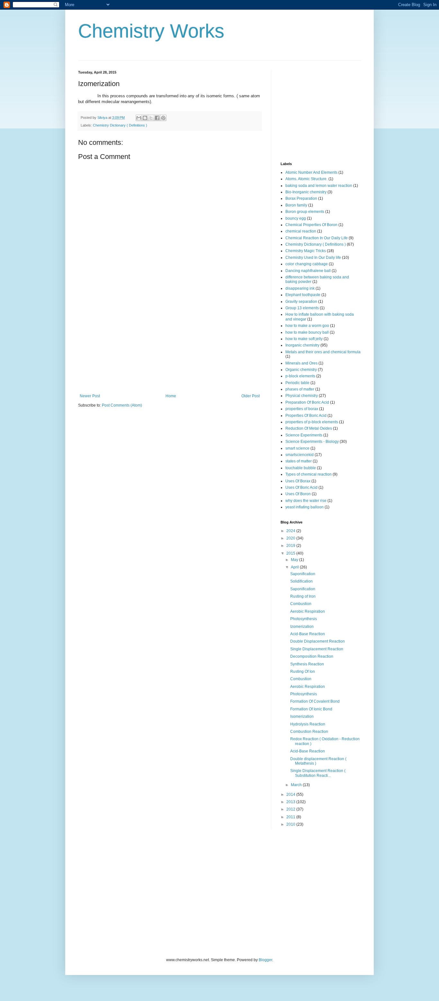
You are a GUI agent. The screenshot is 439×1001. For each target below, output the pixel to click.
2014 (291, 794)
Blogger (265, 960)
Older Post (250, 396)
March (297, 785)
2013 (291, 802)
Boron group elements (304, 211)
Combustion (300, 603)
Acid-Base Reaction (307, 634)
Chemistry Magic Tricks (305, 251)
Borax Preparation (301, 198)
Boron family (296, 205)
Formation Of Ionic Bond (311, 709)
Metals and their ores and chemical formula (323, 352)
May (295, 560)
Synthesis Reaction (307, 664)
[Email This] (139, 118)
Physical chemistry (301, 395)
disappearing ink (300, 288)
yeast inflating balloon (304, 507)
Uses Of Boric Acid (301, 487)
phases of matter (299, 389)
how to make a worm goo (307, 325)
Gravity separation (301, 301)
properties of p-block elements (311, 422)
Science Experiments (303, 435)
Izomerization (302, 626)
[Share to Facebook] (157, 118)
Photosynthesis (303, 619)
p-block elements (300, 376)
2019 (291, 545)
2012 (291, 809)
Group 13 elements (302, 308)
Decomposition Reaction (311, 656)
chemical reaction (300, 231)
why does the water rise (306, 500)
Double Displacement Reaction (317, 641)
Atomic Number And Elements (311, 172)
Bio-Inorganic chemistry (306, 192)
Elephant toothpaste (302, 295)
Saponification (302, 574)
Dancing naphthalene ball (308, 270)
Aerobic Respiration (307, 611)
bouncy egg (295, 218)
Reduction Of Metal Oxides (308, 428)
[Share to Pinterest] (163, 118)
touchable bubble (300, 468)
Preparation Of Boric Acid (307, 402)
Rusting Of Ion (302, 671)
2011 (291, 817)
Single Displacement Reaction (316, 649)
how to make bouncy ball (307, 332)
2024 (291, 531)
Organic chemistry (301, 369)
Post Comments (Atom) (122, 405)
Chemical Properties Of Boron (311, 225)
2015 (291, 553)
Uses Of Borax (297, 481)
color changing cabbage (306, 264)
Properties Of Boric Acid (306, 415)
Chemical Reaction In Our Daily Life (316, 238)
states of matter (298, 461)
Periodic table (297, 383)
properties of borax (301, 409)
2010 (291, 824)
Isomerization (302, 716)
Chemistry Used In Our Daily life (313, 257)
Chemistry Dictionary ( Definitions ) (120, 125)
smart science (297, 448)
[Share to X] (151, 118)
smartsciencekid (299, 454)
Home (171, 396)
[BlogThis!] (145, 118)
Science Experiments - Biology (312, 441)
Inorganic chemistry (302, 345)
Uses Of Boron (298, 494)
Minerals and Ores (301, 363)
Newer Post (90, 396)
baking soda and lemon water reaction (318, 185)
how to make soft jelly (304, 339)
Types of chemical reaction (308, 474)
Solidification (301, 581)
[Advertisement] (169, 345)
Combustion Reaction (309, 731)
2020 (291, 538)
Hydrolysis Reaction (307, 724)
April (295, 567)
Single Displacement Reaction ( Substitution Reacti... (317, 772)
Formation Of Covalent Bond (315, 701)
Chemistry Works (151, 31)
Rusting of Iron (303, 596)
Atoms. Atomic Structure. (306, 179)
